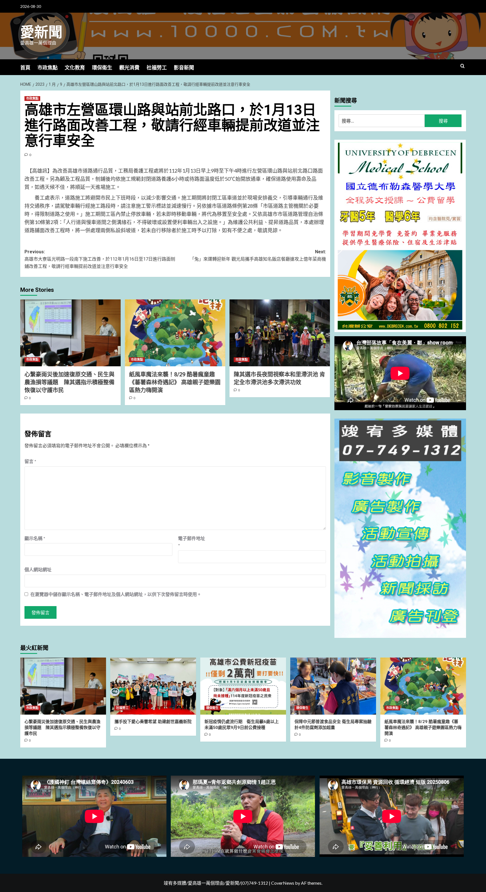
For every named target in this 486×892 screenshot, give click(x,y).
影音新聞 (184, 68)
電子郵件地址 (191, 542)
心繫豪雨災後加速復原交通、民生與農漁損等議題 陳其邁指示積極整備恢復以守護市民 (69, 382)
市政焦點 (47, 68)
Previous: (99, 259)
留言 (30, 461)
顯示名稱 (34, 538)
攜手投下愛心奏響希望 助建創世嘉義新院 (153, 721)
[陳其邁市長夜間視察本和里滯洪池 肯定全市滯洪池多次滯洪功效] (280, 332)
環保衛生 (102, 68)
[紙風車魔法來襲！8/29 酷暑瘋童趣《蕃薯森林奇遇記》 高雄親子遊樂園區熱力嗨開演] (175, 332)
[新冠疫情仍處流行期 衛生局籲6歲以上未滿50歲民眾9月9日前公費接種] (243, 686)
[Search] (462, 66)
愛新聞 (41, 32)
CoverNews (282, 883)
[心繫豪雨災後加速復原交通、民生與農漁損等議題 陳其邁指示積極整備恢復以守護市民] (70, 332)
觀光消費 (129, 68)
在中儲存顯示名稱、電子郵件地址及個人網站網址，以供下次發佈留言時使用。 (115, 594)
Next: (258, 255)
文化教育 (75, 68)
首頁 (25, 68)
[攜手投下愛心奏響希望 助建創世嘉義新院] (153, 686)
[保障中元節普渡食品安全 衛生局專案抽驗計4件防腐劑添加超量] (333, 686)
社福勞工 (157, 68)
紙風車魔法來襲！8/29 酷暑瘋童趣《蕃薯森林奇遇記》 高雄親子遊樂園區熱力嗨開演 (174, 382)
